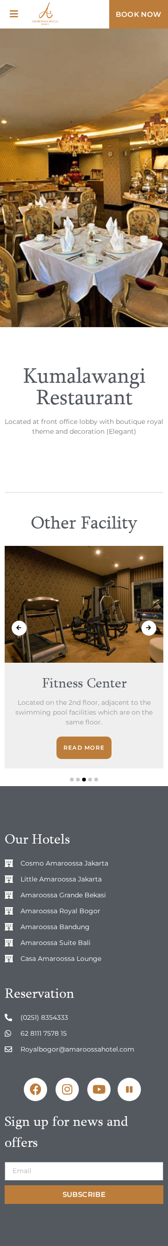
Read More (84, 747)
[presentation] (19, 628)
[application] (131, 1087)
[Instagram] (67, 1089)
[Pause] (129, 1089)
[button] (138, 14)
